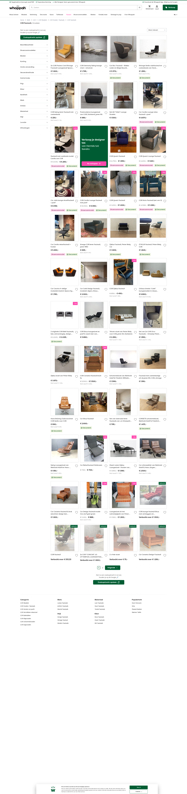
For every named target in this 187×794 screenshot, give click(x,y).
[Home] (17, 7)
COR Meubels (42, 20)
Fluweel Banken (137, 609)
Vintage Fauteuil (62, 620)
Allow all (139, 787)
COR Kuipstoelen (25, 625)
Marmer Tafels (136, 612)
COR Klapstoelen (25, 618)
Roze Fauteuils (99, 617)
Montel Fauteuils (62, 609)
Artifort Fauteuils (62, 606)
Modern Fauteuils (63, 623)
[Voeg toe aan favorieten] (77, 66)
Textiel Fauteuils (100, 609)
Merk (28, 20)
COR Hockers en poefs (27, 609)
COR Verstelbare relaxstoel (28, 612)
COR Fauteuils (71, 20)
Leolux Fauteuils (62, 603)
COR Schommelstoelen (27, 622)
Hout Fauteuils (99, 606)
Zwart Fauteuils (100, 620)
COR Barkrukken (25, 615)
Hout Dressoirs (137, 603)
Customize (138, 791)
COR (34, 20)
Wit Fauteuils (99, 623)
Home (22, 20)
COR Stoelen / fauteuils (57, 20)
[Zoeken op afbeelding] (139, 7)
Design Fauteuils (62, 617)
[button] (132, 2)
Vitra (133, 606)
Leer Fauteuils (99, 603)
